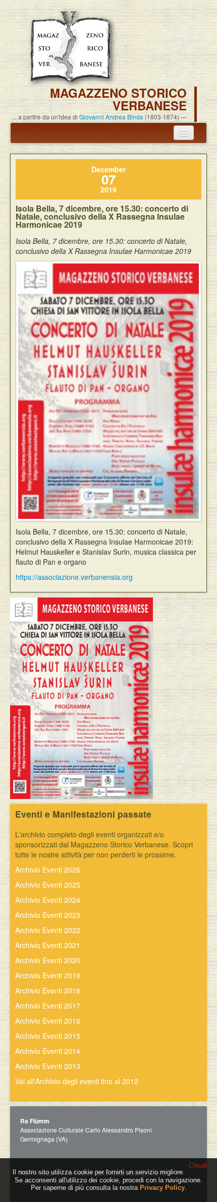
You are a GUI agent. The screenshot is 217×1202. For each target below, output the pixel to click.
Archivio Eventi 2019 (47, 975)
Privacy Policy (162, 1187)
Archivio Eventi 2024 (47, 900)
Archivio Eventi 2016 (47, 1021)
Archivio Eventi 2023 (47, 915)
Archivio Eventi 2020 (47, 960)
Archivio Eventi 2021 (47, 945)
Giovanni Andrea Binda (111, 116)
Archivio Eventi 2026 (47, 869)
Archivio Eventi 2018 (47, 990)
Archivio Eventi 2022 (47, 930)
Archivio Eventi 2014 (47, 1051)
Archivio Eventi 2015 (47, 1036)
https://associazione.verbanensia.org (74, 577)
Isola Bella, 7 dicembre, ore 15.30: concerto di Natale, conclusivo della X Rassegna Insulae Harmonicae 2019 (102, 216)
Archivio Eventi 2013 (47, 1066)
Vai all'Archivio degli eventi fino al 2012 (76, 1081)
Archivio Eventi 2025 (47, 885)
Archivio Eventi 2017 (47, 1005)
